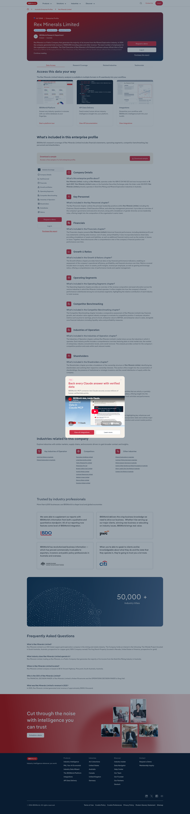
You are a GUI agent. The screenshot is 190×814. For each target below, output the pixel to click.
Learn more (108, 432)
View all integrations (81, 432)
